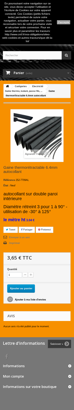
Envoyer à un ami (19, 237)
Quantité (12, 269)
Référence (9, 180)
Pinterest (45, 229)
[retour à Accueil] (7, 86)
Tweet (11, 229)
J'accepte (63, 22)
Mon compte (13, 376)
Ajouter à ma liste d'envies (30, 299)
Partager (27, 229)
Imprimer (14, 243)
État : (6, 185)
